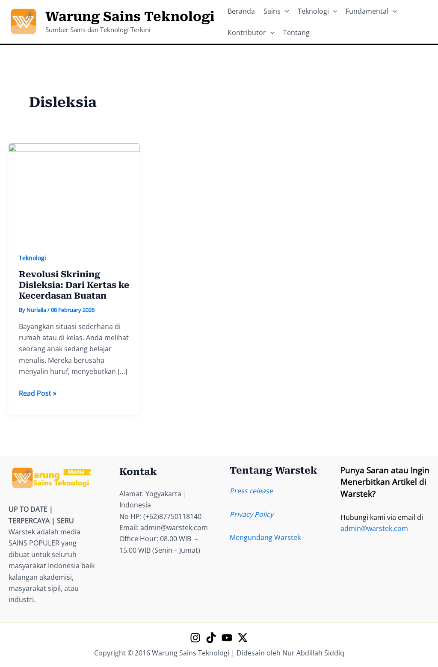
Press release (251, 490)
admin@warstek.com (374, 528)
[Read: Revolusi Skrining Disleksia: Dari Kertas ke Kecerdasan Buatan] (74, 191)
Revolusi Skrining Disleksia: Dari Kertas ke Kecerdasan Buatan (74, 284)
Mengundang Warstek (265, 537)
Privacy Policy (251, 514)
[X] (242, 637)
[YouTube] (227, 637)
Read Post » (37, 393)
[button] (285, 11)
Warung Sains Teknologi (130, 16)
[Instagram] (195, 637)
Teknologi (32, 258)
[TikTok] (211, 637)
